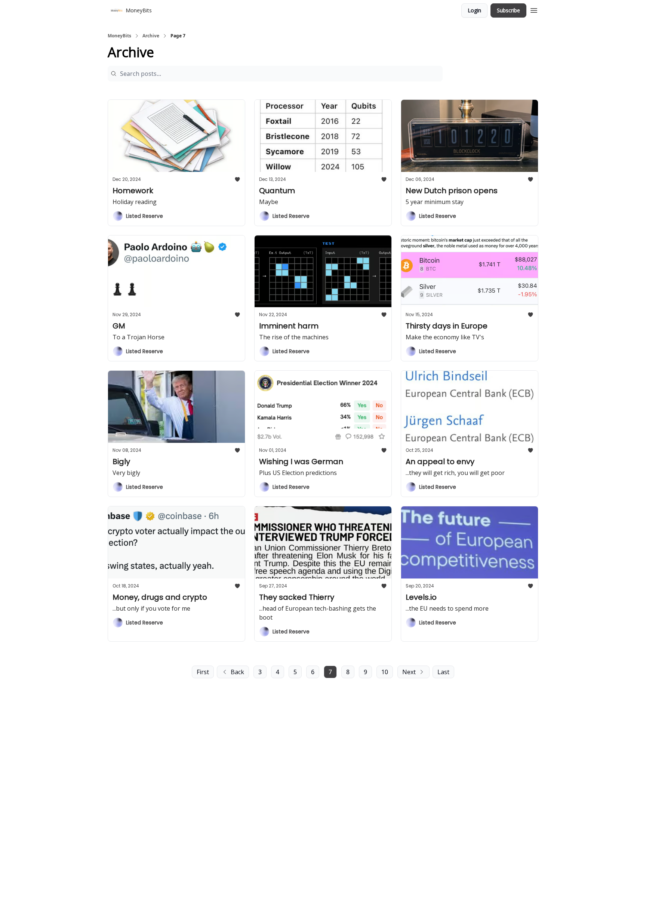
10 (384, 672)
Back (237, 672)
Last (443, 672)
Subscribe (508, 10)
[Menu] (533, 9)
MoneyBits (119, 36)
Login (474, 10)
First (203, 672)
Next (409, 672)
